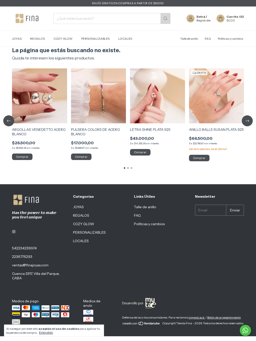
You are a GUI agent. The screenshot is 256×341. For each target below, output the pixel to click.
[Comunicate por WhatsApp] (245, 330)
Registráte (203, 20)
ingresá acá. (196, 317)
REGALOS (37, 38)
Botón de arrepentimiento (224, 317)
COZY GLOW (63, 38)
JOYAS (17, 38)
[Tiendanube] (141, 324)
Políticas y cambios (230, 38)
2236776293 (22, 256)
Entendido (46, 333)
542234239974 (24, 248)
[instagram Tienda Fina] (14, 231)
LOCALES (125, 38)
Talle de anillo (189, 38)
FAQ (208, 38)
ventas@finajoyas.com (30, 265)
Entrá (200, 16)
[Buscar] (165, 18)
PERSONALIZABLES (95, 38)
